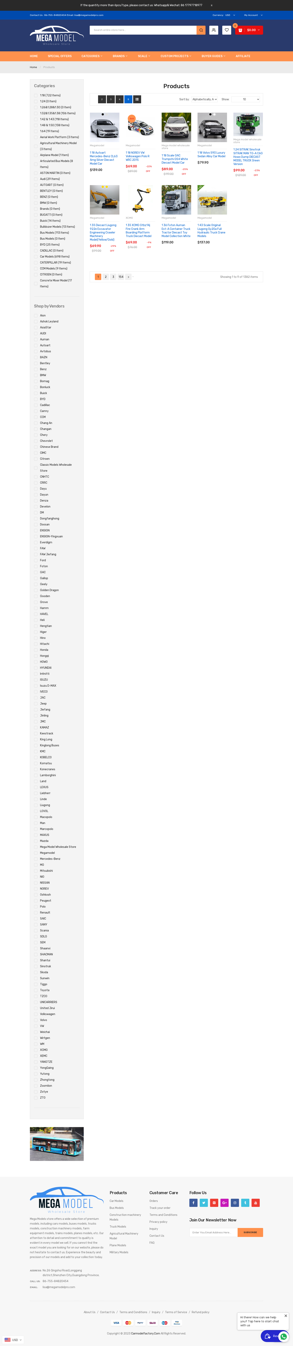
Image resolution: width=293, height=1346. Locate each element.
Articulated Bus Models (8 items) (56, 164)
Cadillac (45, 405)
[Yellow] (107, 187)
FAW (42, 548)
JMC (43, 721)
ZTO (42, 1097)
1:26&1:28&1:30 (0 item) (55, 107)
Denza (44, 500)
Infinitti (44, 673)
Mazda (44, 841)
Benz (43, 369)
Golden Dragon (49, 590)
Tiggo (43, 984)
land (43, 781)
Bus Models (117, 1208)
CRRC (43, 482)
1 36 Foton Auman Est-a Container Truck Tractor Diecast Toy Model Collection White (176, 231)
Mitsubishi (46, 871)
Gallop (44, 578)
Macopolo (46, 817)
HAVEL (44, 614)
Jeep (43, 703)
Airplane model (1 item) (54, 155)
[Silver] (107, 114)
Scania (44, 930)
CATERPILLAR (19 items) (55, 262)
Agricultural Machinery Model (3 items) (58, 146)
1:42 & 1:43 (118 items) (54, 119)
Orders (153, 1201)
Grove (44, 602)
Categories (44, 85)
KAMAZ (44, 727)
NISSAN (45, 882)
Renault (45, 912)
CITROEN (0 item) (51, 274)
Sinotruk (45, 966)
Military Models (119, 1252)
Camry (44, 411)
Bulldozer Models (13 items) (57, 226)
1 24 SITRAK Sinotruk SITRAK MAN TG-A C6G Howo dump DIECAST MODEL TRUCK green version (248, 157)
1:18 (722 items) (50, 95)
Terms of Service (176, 1312)
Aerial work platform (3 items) (59, 137)
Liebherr (45, 793)
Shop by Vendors (49, 306)
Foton (44, 566)
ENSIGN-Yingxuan (51, 536)
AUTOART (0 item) (52, 185)
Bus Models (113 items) (54, 232)
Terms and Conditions (163, 1215)
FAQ (151, 1242)
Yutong (44, 1074)
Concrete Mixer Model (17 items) (56, 283)
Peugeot (45, 900)
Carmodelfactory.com (145, 1333)
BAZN (43, 357)
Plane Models (118, 1245)
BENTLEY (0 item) (51, 191)
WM (42, 1044)
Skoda (44, 972)
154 (121, 277)
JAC (42, 697)
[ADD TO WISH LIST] (117, 165)
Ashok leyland (49, 321)
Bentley (45, 363)
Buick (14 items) (50, 221)
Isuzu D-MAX (48, 685)
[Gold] (103, 187)
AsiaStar (45, 327)
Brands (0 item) (50, 209)
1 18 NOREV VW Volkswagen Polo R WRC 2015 (137, 156)
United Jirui (47, 1008)
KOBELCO (46, 757)
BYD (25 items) (50, 244)
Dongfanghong (49, 518)
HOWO (44, 662)
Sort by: (184, 99)
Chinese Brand (49, 447)
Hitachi (44, 644)
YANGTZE (46, 1062)
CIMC (43, 453)
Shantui (45, 960)
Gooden (45, 596)
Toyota (44, 990)
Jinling (44, 715)
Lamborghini (48, 775)
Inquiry (153, 1229)
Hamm (44, 608)
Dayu (43, 488)
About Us (89, 1312)
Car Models (116, 1201)
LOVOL (44, 811)
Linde (43, 799)
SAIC (43, 918)
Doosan (45, 524)
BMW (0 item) (48, 203)
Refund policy (200, 1312)
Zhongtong (47, 1079)
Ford (43, 560)
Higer (43, 632)
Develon (45, 506)
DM (42, 512)
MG (42, 865)
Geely (43, 584)
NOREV (44, 888)
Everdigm (46, 542)
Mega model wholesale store (58, 847)
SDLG (43, 936)
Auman (44, 339)
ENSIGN (45, 530)
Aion (43, 315)
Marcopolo (46, 829)
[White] (214, 114)
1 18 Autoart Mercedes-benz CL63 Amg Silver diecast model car (104, 158)
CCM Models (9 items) (53, 268)
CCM (43, 417)
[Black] (103, 114)
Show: (225, 99)
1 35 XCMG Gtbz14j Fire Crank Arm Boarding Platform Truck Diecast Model (138, 231)
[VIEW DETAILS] (111, 165)
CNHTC (44, 476)
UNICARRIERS (48, 1002)
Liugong (45, 805)
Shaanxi (45, 948)
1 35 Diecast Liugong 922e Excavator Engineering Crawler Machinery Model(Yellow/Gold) (103, 232)
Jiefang (45, 709)
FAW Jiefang (48, 554)
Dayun (44, 494)
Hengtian (46, 626)
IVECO (44, 691)
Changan (45, 429)
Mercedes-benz (50, 859)
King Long (46, 739)
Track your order (159, 1208)
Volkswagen (47, 1014)
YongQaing (47, 1068)
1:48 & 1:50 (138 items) (54, 125)
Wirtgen (45, 1038)
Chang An (46, 423)
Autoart (45, 345)
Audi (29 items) (50, 179)
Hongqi (44, 656)
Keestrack (46, 733)
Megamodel (47, 853)
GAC (43, 572)
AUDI (43, 333)
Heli (42, 620)
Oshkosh (45, 894)
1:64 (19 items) (49, 131)
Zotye (44, 1091)
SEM (42, 942)
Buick (43, 393)
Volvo (43, 1020)
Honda (44, 650)
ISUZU (44, 679)
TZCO (43, 996)
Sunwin (44, 978)
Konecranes (47, 769)
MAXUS (44, 835)
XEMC (43, 1056)
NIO (42, 876)
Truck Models (118, 1226)
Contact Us (156, 1236)
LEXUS (44, 787)
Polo (43, 906)
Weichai (45, 1032)
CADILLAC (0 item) (51, 250)
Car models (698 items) (55, 256)
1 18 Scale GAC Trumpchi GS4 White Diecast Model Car (175, 159)
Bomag (44, 381)
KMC (42, 751)
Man (42, 823)
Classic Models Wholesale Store (56, 467)
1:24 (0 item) (48, 101)
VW (42, 1026)
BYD (42, 399)
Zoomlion (46, 1085)
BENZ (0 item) (49, 197)
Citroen (45, 459)
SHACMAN (46, 954)
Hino (43, 638)
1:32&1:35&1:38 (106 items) (58, 113)
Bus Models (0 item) (52, 238)
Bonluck (45, 387)
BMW (43, 375)
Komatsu (46, 763)
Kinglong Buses (49, 745)
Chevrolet (46, 441)
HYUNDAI (45, 668)
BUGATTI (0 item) (51, 215)
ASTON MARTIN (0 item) (55, 173)
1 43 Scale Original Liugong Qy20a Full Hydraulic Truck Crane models (211, 231)
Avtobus (45, 351)
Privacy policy (158, 1222)
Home (33, 67)
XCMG (44, 1050)
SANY (43, 924)
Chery (44, 435)
